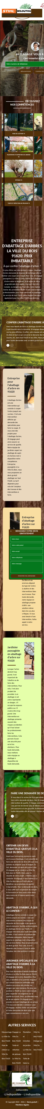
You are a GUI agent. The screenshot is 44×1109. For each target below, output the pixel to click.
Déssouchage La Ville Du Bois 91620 (7, 1036)
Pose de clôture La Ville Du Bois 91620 (6, 1052)
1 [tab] (12, 816)
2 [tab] (16, 816)
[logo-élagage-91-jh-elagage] (22, 1079)
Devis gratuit (32, 1102)
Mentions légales (22, 1105)
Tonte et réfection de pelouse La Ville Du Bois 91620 (16, 1054)
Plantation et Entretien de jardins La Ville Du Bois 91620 (27, 1043)
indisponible (10, 15)
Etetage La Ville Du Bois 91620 (38, 1045)
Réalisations (26, 71)
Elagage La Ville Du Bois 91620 (16, 1036)
